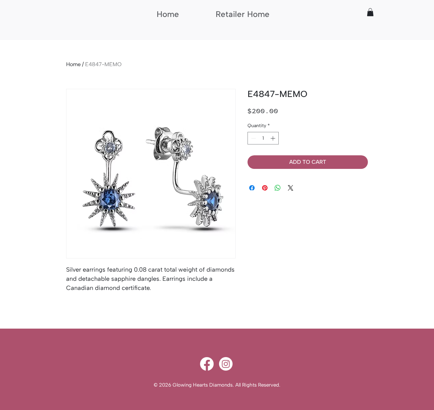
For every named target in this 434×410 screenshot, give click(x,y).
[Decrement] (253, 138)
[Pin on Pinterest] (265, 188)
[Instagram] (226, 364)
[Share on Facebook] (252, 188)
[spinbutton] (263, 138)
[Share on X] (291, 188)
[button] (370, 12)
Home (73, 64)
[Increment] (273, 138)
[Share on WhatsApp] (278, 188)
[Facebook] (207, 364)
